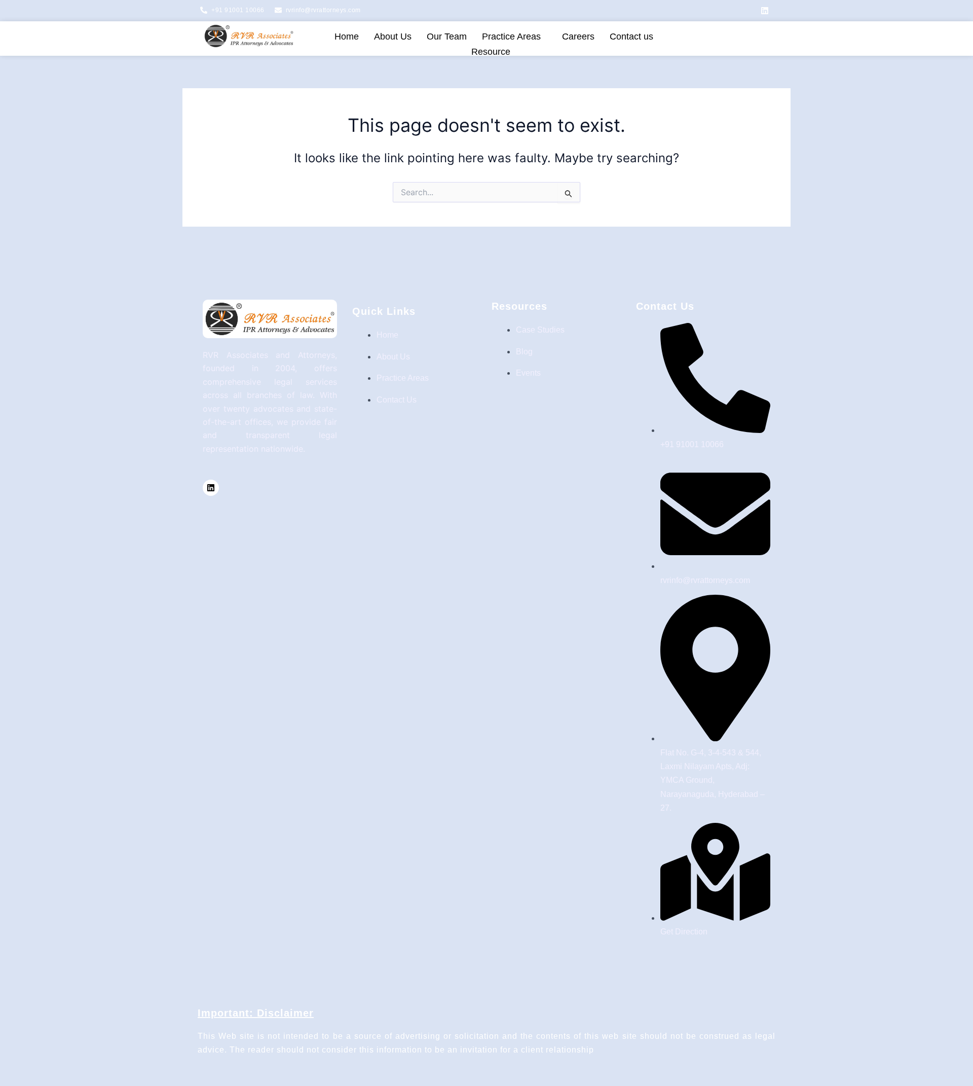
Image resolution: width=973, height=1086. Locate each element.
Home (346, 36)
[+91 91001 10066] (203, 10)
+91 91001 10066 (238, 10)
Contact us (631, 36)
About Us (392, 36)
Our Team (447, 36)
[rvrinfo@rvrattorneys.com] (278, 10)
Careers (578, 36)
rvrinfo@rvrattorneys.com (323, 10)
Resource (490, 52)
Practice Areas (511, 36)
